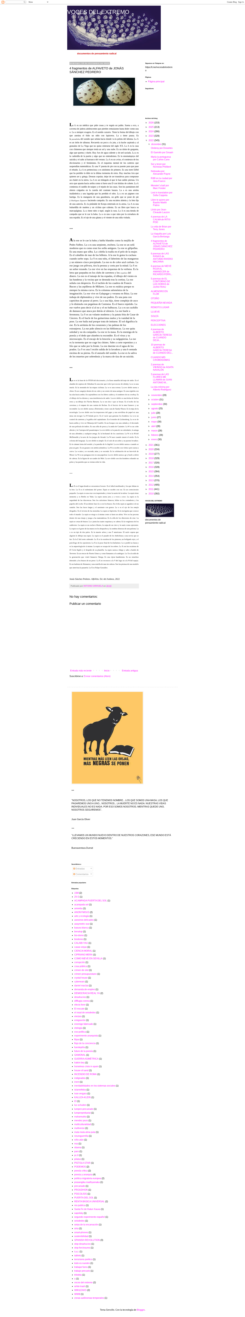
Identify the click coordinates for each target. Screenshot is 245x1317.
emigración (79, 1020)
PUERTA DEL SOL (84, 1197)
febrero (155, 435)
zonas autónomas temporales (89, 1298)
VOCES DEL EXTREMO (98, 12)
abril (153, 426)
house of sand (81, 1070)
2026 (151, 122)
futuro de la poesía (83, 1051)
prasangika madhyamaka (87, 1182)
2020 (151, 449)
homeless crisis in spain (86, 1066)
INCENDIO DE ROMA (85, 1074)
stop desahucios (82, 1244)
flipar (76, 1039)
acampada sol (81, 904)
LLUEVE (155, 312)
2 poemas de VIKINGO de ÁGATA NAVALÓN (162, 367)
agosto (155, 408)
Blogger (141, 1310)
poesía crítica (81, 1170)
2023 (151, 136)
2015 (151, 471)
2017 (151, 462)
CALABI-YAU (81, 943)
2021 (151, 445)
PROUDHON (81, 1190)
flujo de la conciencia (85, 1043)
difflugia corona (82, 1001)
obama (77, 1147)
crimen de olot (81, 970)
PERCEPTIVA (158, 320)
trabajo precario (82, 1271)
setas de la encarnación (86, 1224)
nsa (76, 1143)
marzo (154, 430)
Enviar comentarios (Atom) (97, 676)
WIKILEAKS (80, 1290)
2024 (151, 131)
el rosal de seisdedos (85, 1012)
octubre (155, 399)
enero (154, 439)
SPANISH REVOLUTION (87, 1240)
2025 (151, 127)
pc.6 (76, 1155)
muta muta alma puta (84, 1132)
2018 (151, 458)
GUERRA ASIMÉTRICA (86, 1059)
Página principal (156, 81)
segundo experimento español (89, 1217)
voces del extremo (83, 1282)
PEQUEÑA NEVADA (161, 303)
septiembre (157, 404)
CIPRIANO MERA (83, 954)
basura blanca (81, 927)
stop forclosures (82, 1247)
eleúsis (78, 1016)
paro (76, 1151)
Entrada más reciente (81, 670)
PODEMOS (80, 1166)
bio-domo (79, 935)
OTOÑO (155, 298)
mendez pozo (81, 1120)
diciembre (156, 144)
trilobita (78, 1275)
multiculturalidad (82, 1124)
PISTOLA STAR (82, 1163)
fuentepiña (79, 1047)
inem (76, 1082)
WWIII (77, 1294)
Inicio (106, 670)
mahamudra (80, 1116)
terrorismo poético (83, 1259)
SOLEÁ (155, 316)
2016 (151, 467)
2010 (151, 493)
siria (76, 1228)
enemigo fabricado (83, 1024)
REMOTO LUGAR (160, 307)
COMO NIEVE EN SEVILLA (88, 958)
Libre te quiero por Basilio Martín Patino (160, 202)
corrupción (79, 962)
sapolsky (78, 1213)
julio (153, 413)
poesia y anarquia (83, 1174)
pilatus (77, 1159)
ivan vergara (80, 1093)
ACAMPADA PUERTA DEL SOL (90, 900)
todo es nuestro (82, 1263)
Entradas (80, 868)
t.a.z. (76, 1251)
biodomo (78, 939)
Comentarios (81, 874)
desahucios (80, 997)
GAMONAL (80, 1055)
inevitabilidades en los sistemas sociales (94, 1085)
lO (75, 1101)
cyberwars (79, 981)
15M (76, 893)
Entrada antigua (130, 670)
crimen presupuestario (85, 974)
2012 (151, 485)
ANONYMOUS (81, 912)
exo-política (80, 1032)
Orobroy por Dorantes (162, 148)
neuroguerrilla (81, 1136)
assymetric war (81, 924)
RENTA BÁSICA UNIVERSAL (89, 1201)
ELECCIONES (158, 325)
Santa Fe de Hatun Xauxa (87, 1209)
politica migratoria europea (87, 1178)
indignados (79, 1078)
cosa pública (80, 966)
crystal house (81, 978)
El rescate (79, 1008)
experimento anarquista (86, 1035)
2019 (151, 454)
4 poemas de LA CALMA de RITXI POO (160, 219)
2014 (151, 476)
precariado (79, 1186)
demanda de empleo (84, 989)
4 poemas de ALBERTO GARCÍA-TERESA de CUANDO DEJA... (161, 334)
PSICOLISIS (80, 1194)
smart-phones (81, 1232)
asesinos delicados (84, 920)
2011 (151, 489)
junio (154, 417)
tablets (77, 1255)
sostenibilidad (81, 1236)
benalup (78, 931)
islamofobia (80, 1089)
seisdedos (79, 1221)
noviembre (156, 395)
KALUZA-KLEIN (82, 1097)
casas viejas (80, 947)
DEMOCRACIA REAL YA (87, 993)
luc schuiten (80, 1105)
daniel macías (81, 985)
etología (78, 1028)
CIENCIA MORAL (83, 951)
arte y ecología (81, 916)
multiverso (79, 1128)
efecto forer (79, 1004)
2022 (151, 140)
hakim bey (79, 1062)
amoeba (78, 908)
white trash (79, 1286)
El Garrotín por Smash (162, 152)
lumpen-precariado (83, 1109)
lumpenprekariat (82, 1113)
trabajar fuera (81, 1267)
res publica (79, 1205)
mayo (154, 421)
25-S (76, 897)
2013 (151, 480)
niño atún (79, 1140)
